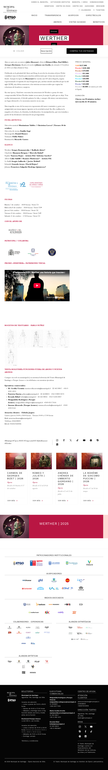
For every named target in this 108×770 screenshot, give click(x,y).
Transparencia (53, 15)
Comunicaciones (97, 2)
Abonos (58, 22)
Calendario (84, 10)
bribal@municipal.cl (28, 397)
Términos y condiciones (30, 741)
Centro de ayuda (63, 6)
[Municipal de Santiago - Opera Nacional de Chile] (10, 12)
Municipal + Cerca (80, 2)
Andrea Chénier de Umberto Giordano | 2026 (66, 478)
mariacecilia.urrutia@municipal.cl (38, 389)
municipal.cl (24, 378)
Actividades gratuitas (60, 2)
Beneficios (49, 6)
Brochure (100, 6)
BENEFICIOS (99, 22)
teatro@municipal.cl (85, 718)
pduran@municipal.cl (30, 394)
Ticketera (99, 10)
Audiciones (89, 6)
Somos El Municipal (39, 2)
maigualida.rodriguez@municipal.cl (29, 403)
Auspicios (73, 15)
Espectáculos (93, 15)
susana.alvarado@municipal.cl (50, 405)
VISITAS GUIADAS (77, 22)
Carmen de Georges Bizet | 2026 (15, 476)
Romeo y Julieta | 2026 (38, 476)
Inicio (34, 15)
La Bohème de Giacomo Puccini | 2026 (91, 477)
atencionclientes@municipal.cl (20, 418)
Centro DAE (78, 6)
